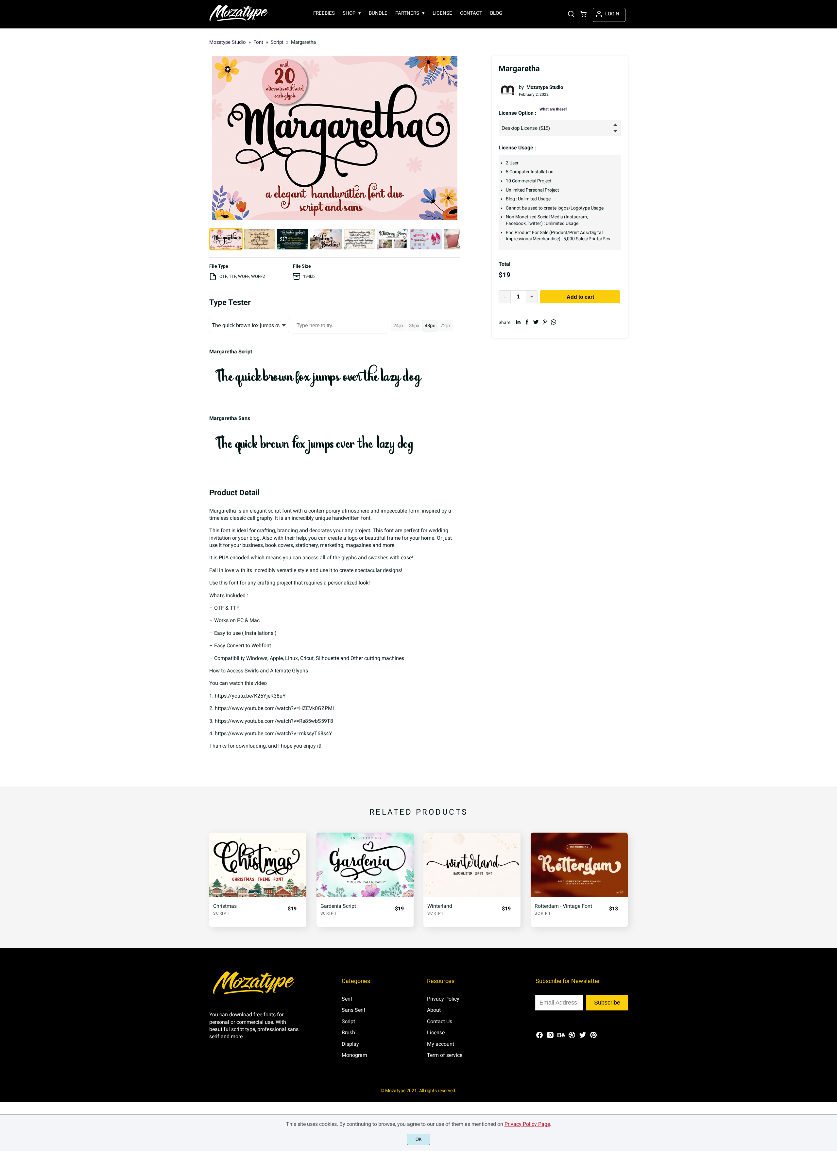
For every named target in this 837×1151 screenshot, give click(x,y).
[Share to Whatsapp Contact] (553, 322)
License (436, 1032)
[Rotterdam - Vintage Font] (579, 865)
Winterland (439, 906)
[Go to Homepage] (238, 20)
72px (445, 326)
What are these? (553, 109)
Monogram (354, 1055)
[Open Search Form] (571, 14)
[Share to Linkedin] (518, 322)
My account (440, 1044)
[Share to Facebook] (527, 322)
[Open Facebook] (539, 1037)
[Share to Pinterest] (545, 322)
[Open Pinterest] (593, 1037)
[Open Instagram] (550, 1037)
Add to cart (580, 297)
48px (430, 326)
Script (221, 913)
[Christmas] (257, 865)
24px (398, 326)
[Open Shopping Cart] (583, 14)
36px (414, 326)
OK (419, 1139)
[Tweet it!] (536, 322)
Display (350, 1044)
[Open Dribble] (572, 1037)
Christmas (225, 906)
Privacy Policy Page (527, 1124)
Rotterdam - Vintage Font (563, 906)
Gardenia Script (338, 906)
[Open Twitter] (583, 1037)
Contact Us (439, 1021)
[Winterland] (472, 865)
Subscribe (607, 1002)
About (434, 1010)
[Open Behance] (561, 1037)
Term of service (444, 1055)
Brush (348, 1032)
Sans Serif (354, 1010)
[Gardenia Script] (365, 865)
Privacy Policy (443, 999)
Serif (347, 999)
